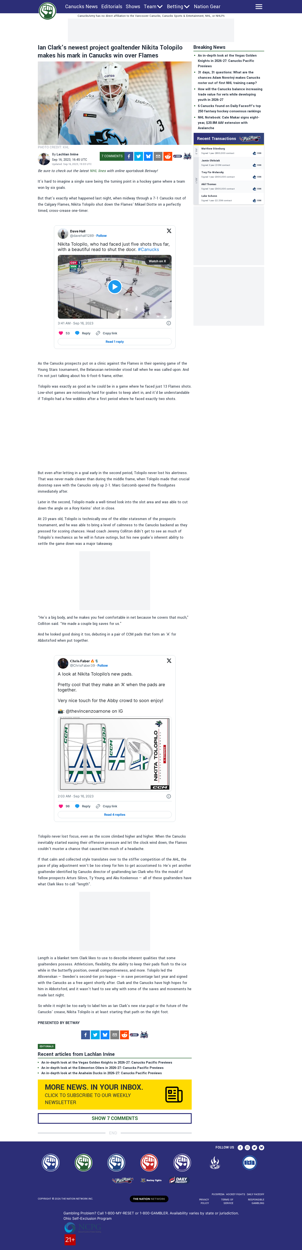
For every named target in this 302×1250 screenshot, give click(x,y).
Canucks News (81, 6)
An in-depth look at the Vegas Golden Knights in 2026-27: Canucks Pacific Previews (227, 61)
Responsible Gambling (256, 1201)
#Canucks (148, 249)
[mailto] (158, 156)
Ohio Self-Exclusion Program (87, 1218)
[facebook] (128, 156)
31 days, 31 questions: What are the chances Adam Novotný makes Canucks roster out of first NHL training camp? (229, 77)
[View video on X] (114, 286)
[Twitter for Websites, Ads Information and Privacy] (169, 323)
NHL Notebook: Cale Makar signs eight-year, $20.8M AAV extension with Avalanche (228, 122)
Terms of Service (227, 1201)
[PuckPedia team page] (187, 156)
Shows (133, 6)
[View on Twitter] (169, 233)
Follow (101, 236)
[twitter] (138, 156)
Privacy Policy (204, 1201)
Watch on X (157, 261)
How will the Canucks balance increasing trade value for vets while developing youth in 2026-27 (230, 94)
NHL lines (98, 170)
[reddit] (167, 156)
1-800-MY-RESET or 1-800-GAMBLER (136, 1213)
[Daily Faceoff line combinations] (177, 156)
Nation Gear (207, 6)
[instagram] (247, 1147)
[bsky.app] (148, 156)
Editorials (111, 6)
